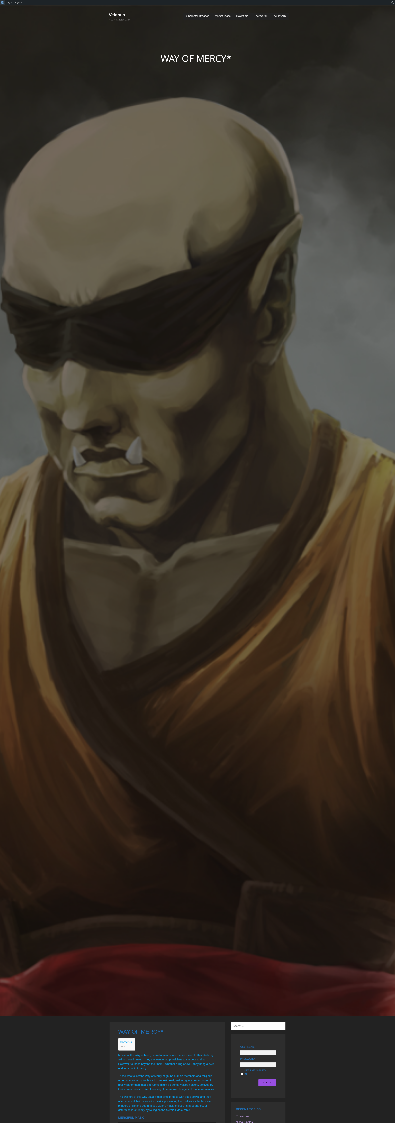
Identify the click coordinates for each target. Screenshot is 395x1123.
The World (260, 16)
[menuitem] (2, 2)
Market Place (223, 16)
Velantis (117, 14)
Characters (242, 1116)
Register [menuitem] (19, 2)
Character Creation (197, 16)
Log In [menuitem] (9, 2)
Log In (267, 1083)
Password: (247, 1059)
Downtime (242, 16)
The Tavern (279, 16)
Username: (247, 1046)
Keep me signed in (255, 1072)
